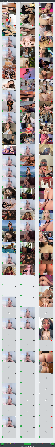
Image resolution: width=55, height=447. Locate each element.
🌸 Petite (40, 443)
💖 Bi (49, 443)
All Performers (31, 446)
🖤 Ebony (5, 443)
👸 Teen (24, 443)
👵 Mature (21, 443)
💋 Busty (43, 443)
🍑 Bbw (37, 443)
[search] (52, 444)
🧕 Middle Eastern (16, 443)
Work (26, 446)
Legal (33, 446)
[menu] (2, 444)
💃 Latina (8, 443)
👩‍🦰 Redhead (34, 443)
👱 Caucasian (11, 443)
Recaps (28, 446)
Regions (25, 446)
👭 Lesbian (46, 443)
